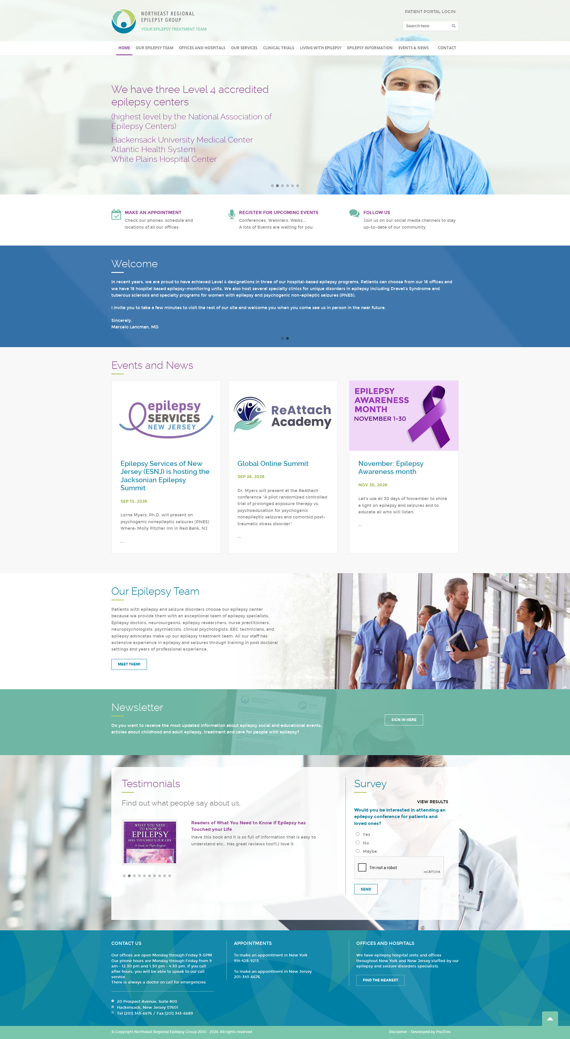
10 (169, 875)
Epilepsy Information (370, 47)
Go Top (550, 1018)
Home (124, 47)
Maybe (368, 851)
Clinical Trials (278, 47)
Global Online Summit (273, 464)
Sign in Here (404, 720)
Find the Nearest (380, 980)
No (364, 843)
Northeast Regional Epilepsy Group (159, 21)
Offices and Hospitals (202, 47)
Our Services (244, 47)
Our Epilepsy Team (154, 47)
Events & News (413, 47)
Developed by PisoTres (431, 1032)
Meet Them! (129, 664)
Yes (365, 834)
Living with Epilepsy (320, 47)
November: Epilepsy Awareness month (390, 468)
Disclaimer (398, 1032)
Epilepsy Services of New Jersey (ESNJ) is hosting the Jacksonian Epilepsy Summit (165, 476)
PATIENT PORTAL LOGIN (430, 11)
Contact (447, 47)
